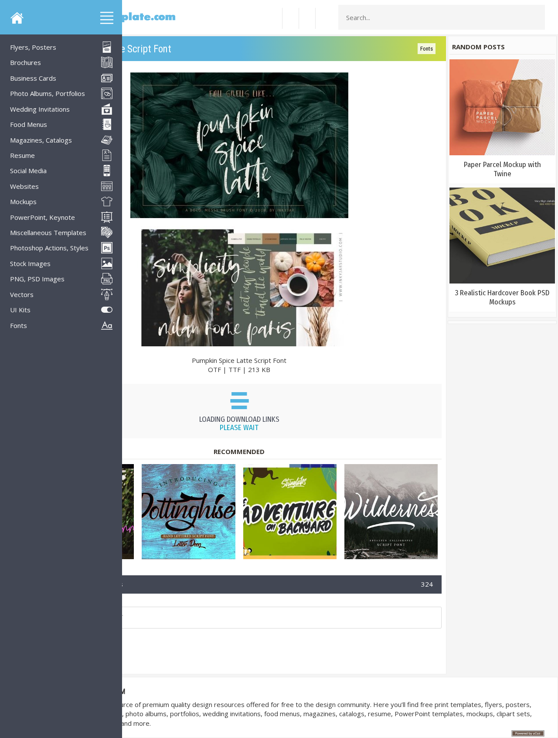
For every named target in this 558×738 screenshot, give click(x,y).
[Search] (536, 17)
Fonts (426, 48)
